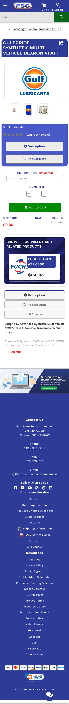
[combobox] (27, 17)
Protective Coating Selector (34, 583)
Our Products (34, 594)
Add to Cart (36, 207)
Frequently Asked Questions (34, 510)
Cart (34, 642)
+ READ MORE (14, 352)
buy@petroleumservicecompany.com (34, 474)
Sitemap (34, 541)
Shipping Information (37, 528)
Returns (34, 522)
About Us (34, 559)
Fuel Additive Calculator (34, 577)
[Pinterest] (45, 489)
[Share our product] (61, 42)
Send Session (34, 547)
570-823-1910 (34, 461)
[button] (34, 678)
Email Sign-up (34, 571)
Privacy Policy (34, 600)
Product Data (36, 159)
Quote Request (34, 516)
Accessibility (34, 565)
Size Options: (35, 173)
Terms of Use (34, 618)
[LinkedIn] (52, 489)
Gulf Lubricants (13, 127)
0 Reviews (36, 314)
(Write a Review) (37, 134)
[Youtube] (31, 489)
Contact (34, 499)
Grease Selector (34, 589)
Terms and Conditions (34, 612)
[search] (61, 17)
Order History (34, 654)
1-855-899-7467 (34, 448)
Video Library (34, 624)
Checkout (34, 648)
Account (34, 636)
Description (36, 146)
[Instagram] (38, 489)
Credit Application (34, 505)
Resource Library (34, 606)
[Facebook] (17, 489)
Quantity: (36, 187)
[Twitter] (24, 489)
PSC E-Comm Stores (37, 534)
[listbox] (35, 178)
